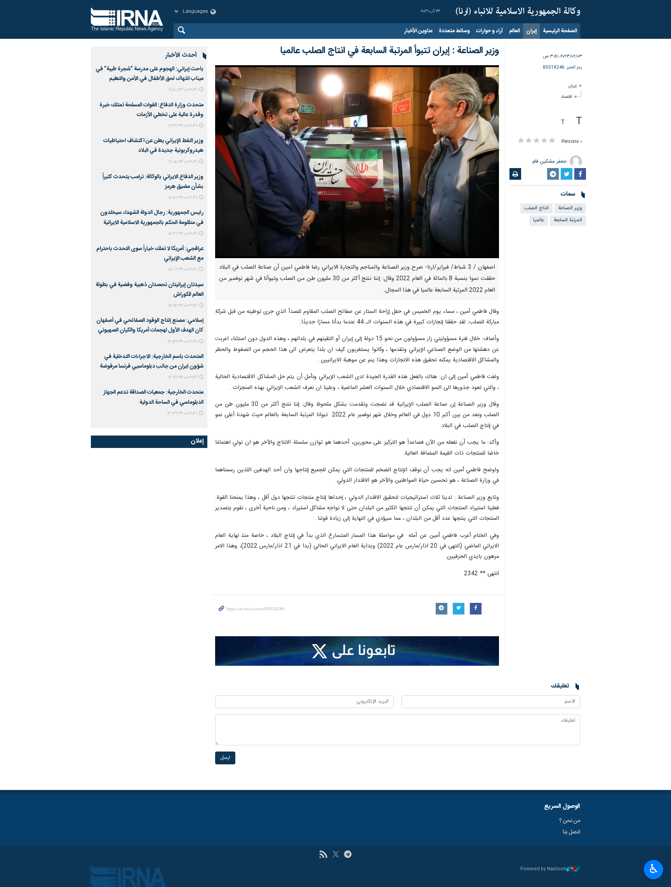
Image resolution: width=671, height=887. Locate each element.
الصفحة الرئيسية (560, 31)
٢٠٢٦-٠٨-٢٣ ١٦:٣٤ (182, 126)
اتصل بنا (571, 832)
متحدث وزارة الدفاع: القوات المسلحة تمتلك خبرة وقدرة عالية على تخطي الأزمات (151, 110)
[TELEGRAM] (347, 855)
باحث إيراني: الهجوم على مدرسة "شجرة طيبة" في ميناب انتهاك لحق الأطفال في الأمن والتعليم (149, 73)
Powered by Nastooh (543, 869)
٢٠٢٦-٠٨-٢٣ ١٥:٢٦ (182, 234)
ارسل (225, 758)
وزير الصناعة (570, 208)
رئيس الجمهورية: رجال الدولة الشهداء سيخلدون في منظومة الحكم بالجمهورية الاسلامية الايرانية (151, 217)
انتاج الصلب (536, 208)
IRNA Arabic (518, 11)
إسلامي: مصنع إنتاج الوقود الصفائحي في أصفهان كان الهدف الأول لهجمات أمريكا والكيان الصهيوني (149, 325)
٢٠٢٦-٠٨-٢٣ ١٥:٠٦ (182, 269)
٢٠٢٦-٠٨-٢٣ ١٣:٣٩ (182, 413)
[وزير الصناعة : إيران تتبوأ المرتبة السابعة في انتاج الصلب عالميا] (357, 161)
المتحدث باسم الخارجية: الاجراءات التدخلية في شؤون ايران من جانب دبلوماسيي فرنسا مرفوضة (151, 361)
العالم (514, 31)
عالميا (538, 220)
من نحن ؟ (569, 821)
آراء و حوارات (489, 31)
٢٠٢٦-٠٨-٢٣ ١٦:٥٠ (182, 90)
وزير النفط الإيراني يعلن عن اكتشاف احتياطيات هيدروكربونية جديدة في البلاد (153, 145)
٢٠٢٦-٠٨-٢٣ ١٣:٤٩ (182, 377)
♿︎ (653, 869)
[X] (335, 855)
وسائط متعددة (454, 31)
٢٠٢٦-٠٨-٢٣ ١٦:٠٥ (182, 162)
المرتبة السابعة (568, 220)
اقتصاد (566, 97)
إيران (531, 31)
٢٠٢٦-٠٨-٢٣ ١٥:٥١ (182, 197)
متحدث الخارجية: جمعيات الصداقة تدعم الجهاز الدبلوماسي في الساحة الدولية (153, 397)
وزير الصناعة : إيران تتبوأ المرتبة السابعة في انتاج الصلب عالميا (389, 51)
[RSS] (323, 855)
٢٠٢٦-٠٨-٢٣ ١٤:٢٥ (182, 305)
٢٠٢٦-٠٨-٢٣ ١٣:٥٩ (182, 341)
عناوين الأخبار (418, 31)
